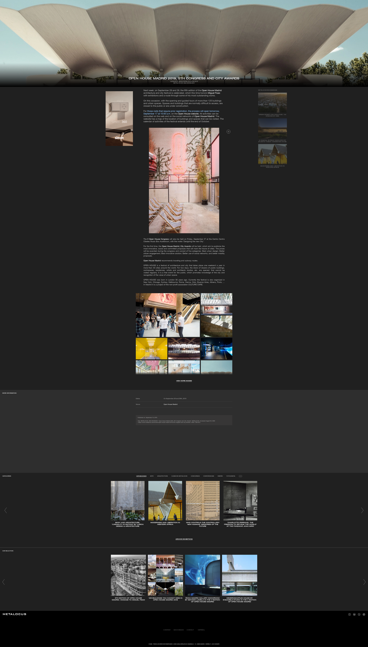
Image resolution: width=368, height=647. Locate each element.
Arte (152, 476)
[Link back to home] (14, 614)
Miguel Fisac (214, 93)
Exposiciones (141, 476)
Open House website (188, 114)
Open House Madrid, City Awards (176, 246)
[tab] (141, 476)
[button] (6, 510)
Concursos (195, 476)
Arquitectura (162, 476)
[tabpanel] (184, 510)
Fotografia (230, 476)
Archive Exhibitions (184, 539)
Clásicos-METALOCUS (179, 476)
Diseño (220, 476)
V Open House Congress (158, 239)
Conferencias (208, 476)
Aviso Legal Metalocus (180, 644)
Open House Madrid (211, 91)
